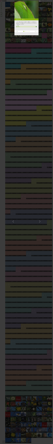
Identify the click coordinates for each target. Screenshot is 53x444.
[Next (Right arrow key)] (39, 221)
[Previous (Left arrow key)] (13, 221)
